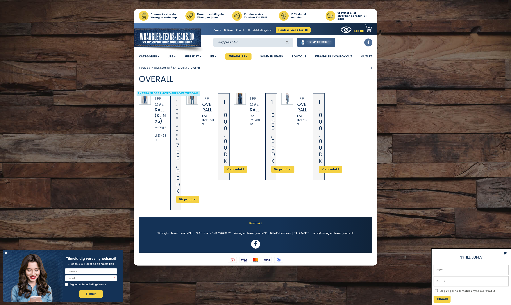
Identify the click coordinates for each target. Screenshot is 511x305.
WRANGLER (237, 56)
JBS (171, 56)
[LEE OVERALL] (192, 99)
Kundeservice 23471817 (293, 30)
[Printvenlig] (370, 67)
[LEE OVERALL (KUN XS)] (145, 99)
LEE (212, 56)
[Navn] (471, 270)
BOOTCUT (298, 56)
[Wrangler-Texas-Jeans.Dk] (169, 40)
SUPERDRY (192, 56)
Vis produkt (188, 199)
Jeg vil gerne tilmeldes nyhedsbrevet (474, 290)
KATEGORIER (148, 56)
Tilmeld (442, 299)
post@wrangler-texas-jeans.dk (333, 233)
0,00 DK (359, 31)
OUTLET (366, 56)
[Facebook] (368, 42)
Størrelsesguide (319, 42)
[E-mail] (471, 281)
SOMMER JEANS (271, 56)
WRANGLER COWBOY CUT (333, 56)
